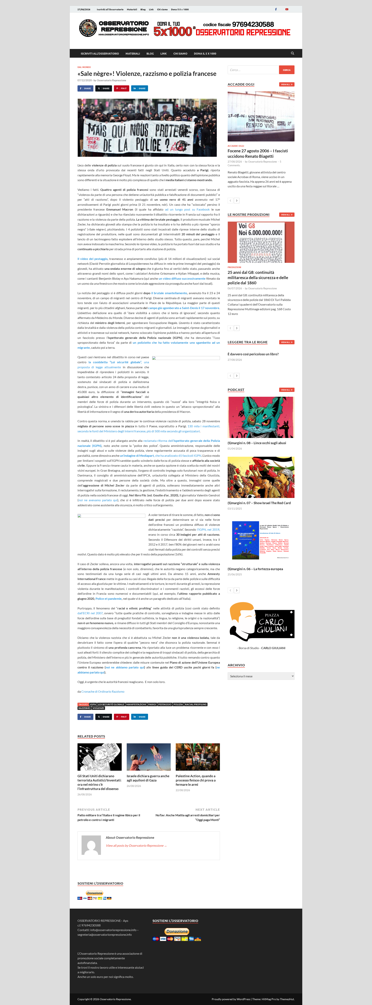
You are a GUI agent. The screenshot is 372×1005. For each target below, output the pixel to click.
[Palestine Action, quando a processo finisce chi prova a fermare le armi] (198, 758)
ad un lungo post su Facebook (187, 209)
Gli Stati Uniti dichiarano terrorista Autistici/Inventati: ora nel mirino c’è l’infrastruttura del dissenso (99, 782)
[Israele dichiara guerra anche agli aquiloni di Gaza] (149, 758)
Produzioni (234, 267)
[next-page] (236, 200)
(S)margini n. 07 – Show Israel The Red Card (259, 503)
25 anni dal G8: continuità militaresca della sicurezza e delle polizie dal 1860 (258, 277)
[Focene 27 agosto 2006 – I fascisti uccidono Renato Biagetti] (261, 116)
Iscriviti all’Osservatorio (110, 9)
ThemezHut (287, 999)
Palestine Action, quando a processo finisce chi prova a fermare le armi (196, 780)
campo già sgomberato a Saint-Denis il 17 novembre (184, 308)
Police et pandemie (109, 598)
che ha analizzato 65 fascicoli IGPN (160, 455)
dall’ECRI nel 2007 (90, 613)
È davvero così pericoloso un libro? (253, 354)
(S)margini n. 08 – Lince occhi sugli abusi (257, 443)
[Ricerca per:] (261, 69)
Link (151, 9)
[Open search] (292, 53)
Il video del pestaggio (93, 258)
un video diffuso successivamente (182, 278)
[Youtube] (286, 9)
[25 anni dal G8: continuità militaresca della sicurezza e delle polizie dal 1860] (261, 242)
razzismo (84, 708)
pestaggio (164, 704)
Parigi (152, 704)
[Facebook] (276, 9)
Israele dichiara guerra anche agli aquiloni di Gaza (148, 778)
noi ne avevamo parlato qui (97, 500)
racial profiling (196, 704)
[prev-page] (230, 200)
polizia (178, 704)
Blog (143, 9)
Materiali (132, 9)
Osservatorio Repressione (111, 80)
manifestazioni (136, 704)
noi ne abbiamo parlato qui (125, 667)
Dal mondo (84, 67)
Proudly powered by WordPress (231, 999)
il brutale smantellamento (169, 293)
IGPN (93, 704)
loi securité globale (111, 704)
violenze (98, 708)
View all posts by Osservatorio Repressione (136, 845)
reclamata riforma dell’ (158, 440)
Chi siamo (162, 9)
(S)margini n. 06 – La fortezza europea (255, 569)
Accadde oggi (236, 145)
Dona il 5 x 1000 (180, 9)
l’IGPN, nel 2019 (208, 529)
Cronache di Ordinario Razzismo (102, 691)
